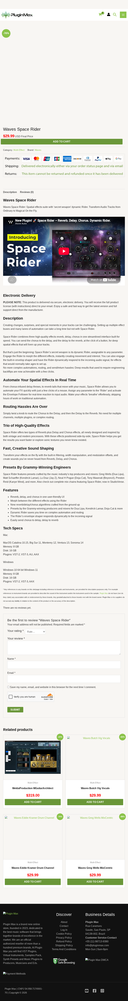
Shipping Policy (64, 945)
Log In (64, 930)
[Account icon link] (108, 14)
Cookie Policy (64, 933)
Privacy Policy (64, 937)
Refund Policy (64, 941)
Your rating (15, 630)
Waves (38, 150)
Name (11, 658)
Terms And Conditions (64, 949)
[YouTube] (87, 991)
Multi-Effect (19, 150)
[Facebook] (94, 991)
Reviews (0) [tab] (27, 192)
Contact (64, 926)
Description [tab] (10, 192)
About (64, 922)
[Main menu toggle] (123, 15)
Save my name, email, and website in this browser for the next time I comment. (53, 687)
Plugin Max (104, 593)
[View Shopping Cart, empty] (100, 15)
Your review (16, 638)
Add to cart (61, 141)
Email (11, 673)
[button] (115, 15)
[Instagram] (102, 991)
